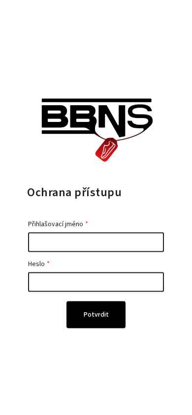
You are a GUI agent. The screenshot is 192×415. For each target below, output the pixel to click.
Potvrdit (96, 315)
